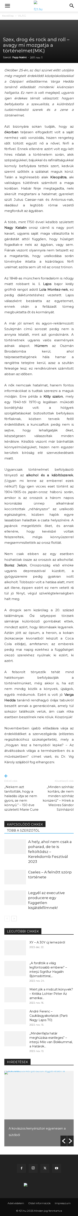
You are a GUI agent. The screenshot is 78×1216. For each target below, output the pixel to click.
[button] (7, 6)
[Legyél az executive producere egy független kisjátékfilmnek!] (15, 897)
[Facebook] (21, 1168)
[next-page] (14, 918)
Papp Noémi (19, 57)
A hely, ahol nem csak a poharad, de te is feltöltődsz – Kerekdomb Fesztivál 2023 (50, 852)
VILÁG (22, 15)
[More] (39, 776)
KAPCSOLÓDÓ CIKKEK (25, 824)
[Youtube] (56, 1168)
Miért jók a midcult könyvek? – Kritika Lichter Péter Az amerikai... (51, 993)
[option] (39, 1108)
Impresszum (63, 1203)
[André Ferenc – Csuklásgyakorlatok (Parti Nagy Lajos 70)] (15, 1016)
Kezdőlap (8, 15)
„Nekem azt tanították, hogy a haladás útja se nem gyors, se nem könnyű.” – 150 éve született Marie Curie (21, 798)
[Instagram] (33, 1168)
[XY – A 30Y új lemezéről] (15, 947)
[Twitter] (45, 1168)
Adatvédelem (16, 1203)
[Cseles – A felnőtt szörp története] (15, 877)
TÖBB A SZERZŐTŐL (23, 830)
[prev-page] (7, 918)
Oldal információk (39, 1203)
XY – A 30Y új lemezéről (47, 942)
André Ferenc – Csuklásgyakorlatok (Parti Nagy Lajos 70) (48, 1015)
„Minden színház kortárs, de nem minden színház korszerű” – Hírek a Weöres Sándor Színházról (58, 798)
